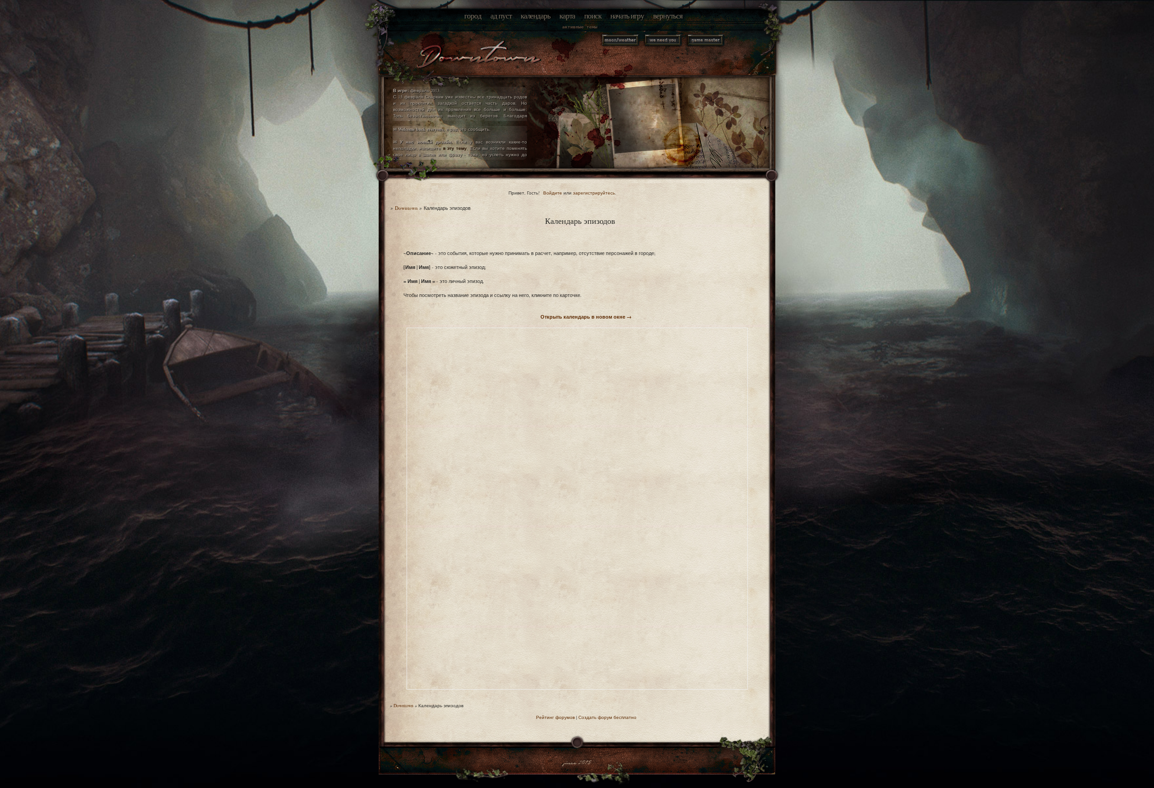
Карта (567, 16)
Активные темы (579, 26)
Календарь (535, 16)
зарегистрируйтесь (594, 193)
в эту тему (455, 148)
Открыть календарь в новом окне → (586, 316)
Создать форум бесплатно (607, 717)
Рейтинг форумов (555, 717)
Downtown (406, 207)
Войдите (552, 193)
